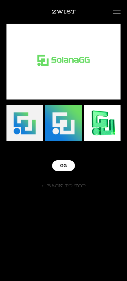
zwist (64, 12)
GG (63, 165)
